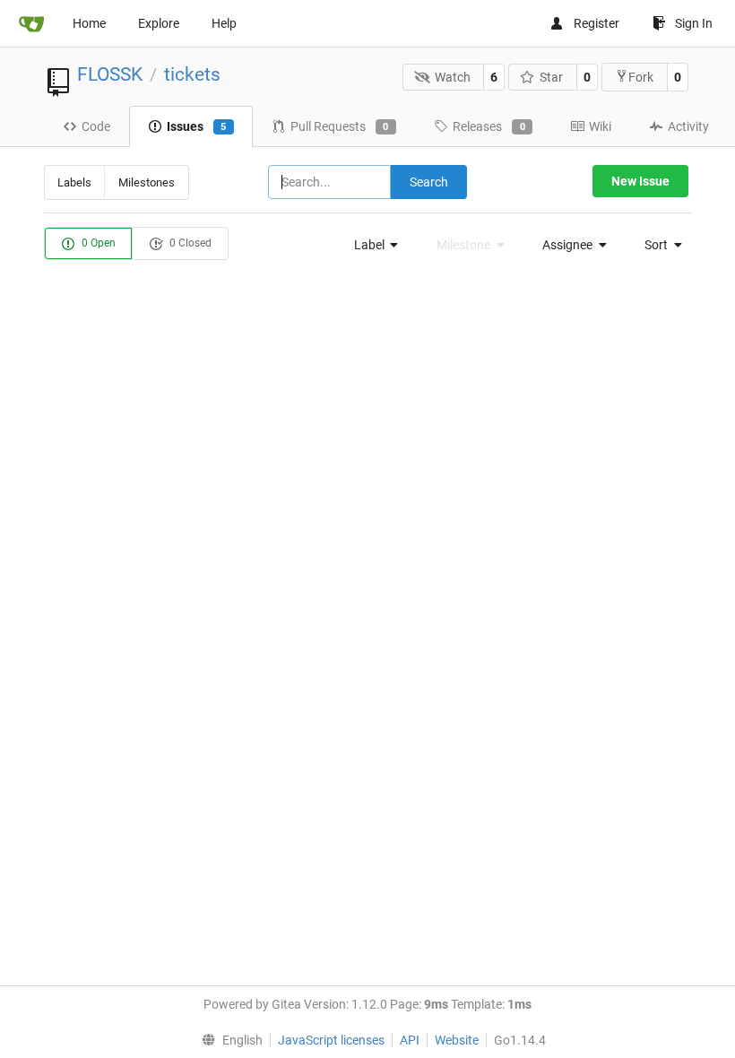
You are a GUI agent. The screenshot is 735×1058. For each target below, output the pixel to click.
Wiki (600, 126)
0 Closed (189, 243)
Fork (640, 77)
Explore (158, 23)
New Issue (640, 181)
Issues (197, 126)
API (409, 1040)
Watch (453, 77)
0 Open (97, 243)
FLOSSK (110, 74)
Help (224, 23)
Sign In (694, 23)
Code (96, 126)
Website (457, 1040)
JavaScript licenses (331, 1040)
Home (89, 23)
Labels (74, 182)
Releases (489, 126)
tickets (192, 74)
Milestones (146, 182)
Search (429, 182)
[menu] (371, 245)
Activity (688, 126)
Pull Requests (339, 126)
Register (596, 23)
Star (551, 77)
